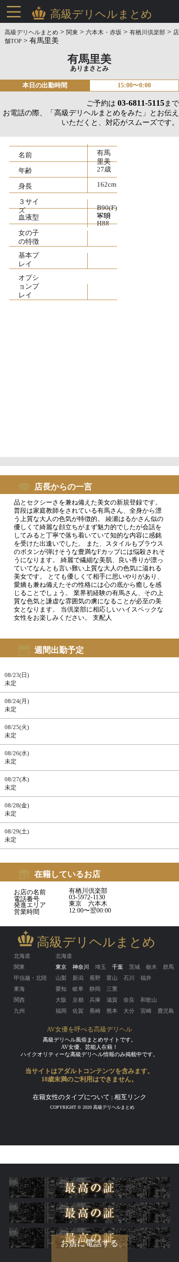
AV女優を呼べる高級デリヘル (89, 1029)
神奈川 (81, 967)
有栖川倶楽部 (147, 32)
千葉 (117, 967)
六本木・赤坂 (104, 32)
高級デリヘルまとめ (31, 32)
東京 (61, 967)
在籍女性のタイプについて (71, 1097)
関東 (72, 32)
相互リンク (130, 1097)
